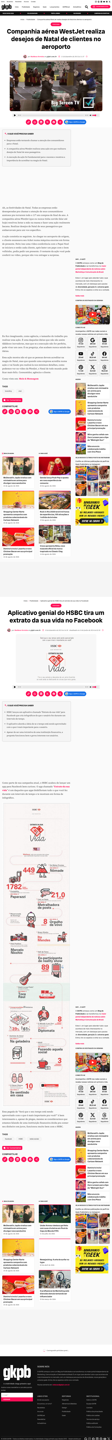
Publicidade (26, 7)
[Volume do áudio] (90, 115)
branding (8, 391)
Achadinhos (77, 7)
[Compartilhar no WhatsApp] (34, 122)
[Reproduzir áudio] (15, 115)
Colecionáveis (32, 13)
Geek (44, 7)
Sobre (3, 2)
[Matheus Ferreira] (25, 56)
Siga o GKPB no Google (77, 122)
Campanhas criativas (101, 13)
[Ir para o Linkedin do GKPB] (101, 2)
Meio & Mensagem (28, 378)
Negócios (36, 7)
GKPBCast (66, 7)
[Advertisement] (36, 186)
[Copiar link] (28, 122)
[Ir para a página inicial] (6, 7)
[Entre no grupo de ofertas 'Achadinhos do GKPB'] (91, 512)
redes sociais (34, 1139)
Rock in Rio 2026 (8, 13)
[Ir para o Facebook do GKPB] (106, 2)
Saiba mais (79, 296)
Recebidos (10, 2)
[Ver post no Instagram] (81, 473)
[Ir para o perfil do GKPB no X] (109, 2)
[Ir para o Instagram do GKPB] (95, 2)
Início (17, 7)
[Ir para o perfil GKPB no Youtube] (104, 2)
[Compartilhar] (60, 122)
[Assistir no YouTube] (92, 314)
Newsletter (18, 2)
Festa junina (55, 13)
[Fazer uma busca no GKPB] (86, 7)
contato (33, 2)
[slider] (53, 115)
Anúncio (22, 1349)
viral (19, 391)
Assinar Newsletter (102, 6)
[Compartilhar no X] (47, 122)
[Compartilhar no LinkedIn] (41, 122)
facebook (8, 1139)
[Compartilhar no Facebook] (53, 122)
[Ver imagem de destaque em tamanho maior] (56, 85)
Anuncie (26, 2)
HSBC (21, 1139)
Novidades (77, 13)
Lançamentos (54, 7)
